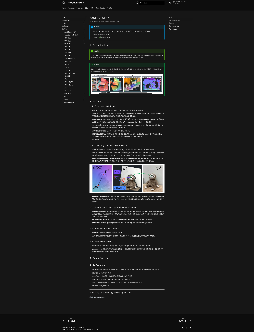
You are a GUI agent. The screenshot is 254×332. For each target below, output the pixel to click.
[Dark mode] (137, 2)
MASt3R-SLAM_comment (100, 286)
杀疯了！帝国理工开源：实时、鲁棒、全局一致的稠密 (117, 283)
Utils (109, 8)
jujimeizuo (80, 327)
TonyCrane (94, 329)
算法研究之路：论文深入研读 (111, 279)
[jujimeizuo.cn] (190, 328)
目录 (170, 17)
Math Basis (100, 8)
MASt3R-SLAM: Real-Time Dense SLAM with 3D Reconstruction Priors (125, 31)
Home (64, 8)
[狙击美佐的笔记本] (63, 2)
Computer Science (75, 8)
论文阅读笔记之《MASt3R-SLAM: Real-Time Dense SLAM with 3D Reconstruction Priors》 (127, 270)
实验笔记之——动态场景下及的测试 (112, 276)
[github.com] (182, 328)
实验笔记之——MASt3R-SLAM (101, 273)
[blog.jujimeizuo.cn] (186, 328)
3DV (86, 8)
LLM (92, 8)
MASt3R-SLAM (104, 34)
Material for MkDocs (76, 329)
